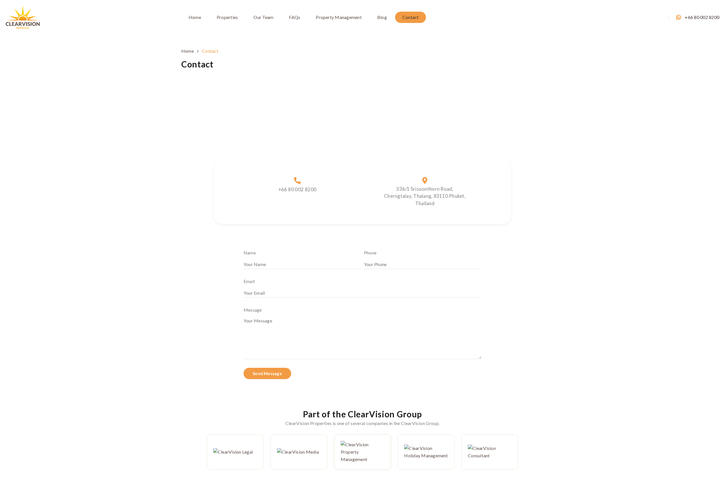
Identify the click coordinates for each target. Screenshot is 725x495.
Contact (410, 17)
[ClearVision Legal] (235, 451)
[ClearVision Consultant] (489, 451)
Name (250, 252)
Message (253, 310)
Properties (227, 17)
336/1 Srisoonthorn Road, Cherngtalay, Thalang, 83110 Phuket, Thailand (425, 196)
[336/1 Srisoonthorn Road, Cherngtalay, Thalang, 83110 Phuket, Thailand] (424, 180)
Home (195, 17)
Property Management (339, 17)
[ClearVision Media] (298, 451)
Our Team (263, 17)
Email (249, 281)
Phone (370, 252)
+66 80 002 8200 (702, 17)
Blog (382, 17)
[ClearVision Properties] (23, 16)
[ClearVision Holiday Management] (426, 451)
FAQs (294, 17)
